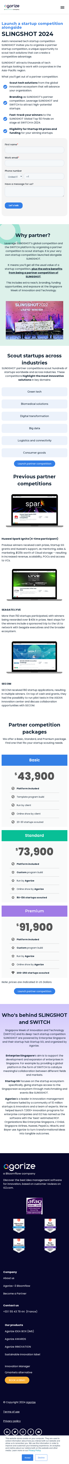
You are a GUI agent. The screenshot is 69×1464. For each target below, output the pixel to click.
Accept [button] (27, 1457)
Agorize (31, 1402)
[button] (62, 7)
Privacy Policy (35, 1450)
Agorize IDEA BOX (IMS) (19, 1331)
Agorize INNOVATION (18, 1347)
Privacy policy (12, 1421)
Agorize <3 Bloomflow (16, 1286)
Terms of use (11, 1412)
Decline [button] (41, 1457)
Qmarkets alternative (18, 1372)
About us (8, 1278)
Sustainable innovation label (22, 1354)
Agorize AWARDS (15, 1339)
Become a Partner (14, 1293)
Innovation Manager (17, 1366)
